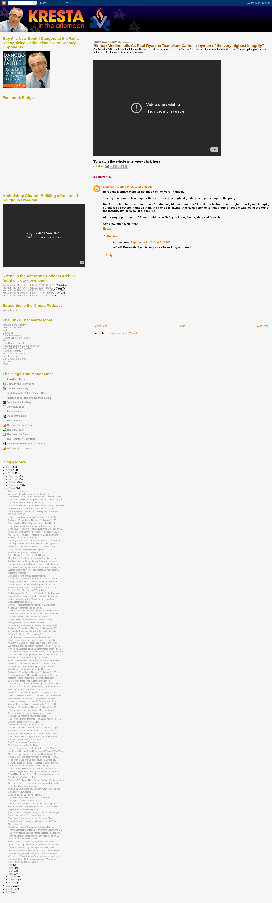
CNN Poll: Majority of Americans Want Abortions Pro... (34, 610)
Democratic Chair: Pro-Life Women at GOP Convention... (35, 497)
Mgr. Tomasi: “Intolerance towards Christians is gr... (33, 558)
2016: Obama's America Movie (22, 838)
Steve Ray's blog (16, 416)
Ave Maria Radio (12, 327)
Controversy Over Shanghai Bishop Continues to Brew (34, 683)
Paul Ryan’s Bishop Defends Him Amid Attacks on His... (34, 719)
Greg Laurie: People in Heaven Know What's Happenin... (35, 529)
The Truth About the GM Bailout (23, 862)
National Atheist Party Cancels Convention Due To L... (34, 523)
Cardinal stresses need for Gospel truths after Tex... (33, 757)
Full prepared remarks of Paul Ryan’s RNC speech (32, 543)
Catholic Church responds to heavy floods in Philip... (33, 821)
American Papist (16, 379)
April (11, 874)
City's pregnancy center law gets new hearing (30, 713)
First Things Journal (13, 343)
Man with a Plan (15, 824)
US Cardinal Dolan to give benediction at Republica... (33, 654)
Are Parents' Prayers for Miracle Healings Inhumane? (33, 535)
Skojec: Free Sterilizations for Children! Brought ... (32, 619)
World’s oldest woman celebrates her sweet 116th (32, 587)
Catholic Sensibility (17, 388)
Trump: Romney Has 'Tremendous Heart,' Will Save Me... (35, 581)
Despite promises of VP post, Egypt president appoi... (33, 564)
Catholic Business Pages (16, 338)
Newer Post (100, 325)
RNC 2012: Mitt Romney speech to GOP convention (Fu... (36, 499)
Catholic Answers (12, 335)
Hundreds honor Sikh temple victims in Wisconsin (32, 859)
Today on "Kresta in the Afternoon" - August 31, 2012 (33, 520)
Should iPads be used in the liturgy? (25, 795)
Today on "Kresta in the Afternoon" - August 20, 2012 (33, 707)
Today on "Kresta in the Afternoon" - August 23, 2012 (33, 663)
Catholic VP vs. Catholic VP (21, 792)
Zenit (5, 364)
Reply (107, 228)
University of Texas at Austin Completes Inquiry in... (33, 517)
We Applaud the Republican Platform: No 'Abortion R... (34, 646)
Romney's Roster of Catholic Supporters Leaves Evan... (35, 540)
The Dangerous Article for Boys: (23, 745)
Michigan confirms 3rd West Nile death (26, 622)
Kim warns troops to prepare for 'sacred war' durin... (33, 701)
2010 (9, 889)
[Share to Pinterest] (126, 167)
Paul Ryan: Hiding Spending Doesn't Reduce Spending (34, 833)
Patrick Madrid (15, 411)
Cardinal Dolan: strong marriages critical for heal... (32, 847)
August (12, 488)
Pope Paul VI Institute (14, 353)
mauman (108, 186)
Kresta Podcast (11, 310)
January (13, 882)
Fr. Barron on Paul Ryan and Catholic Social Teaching (34, 593)
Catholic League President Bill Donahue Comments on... (35, 771)
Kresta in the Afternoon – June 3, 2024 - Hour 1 (28, 295)
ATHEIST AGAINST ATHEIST (22, 537)
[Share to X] (118, 167)
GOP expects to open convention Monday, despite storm (35, 651)
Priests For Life (11, 356)
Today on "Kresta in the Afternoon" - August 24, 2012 (33, 628)
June (11, 868)
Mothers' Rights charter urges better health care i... (32, 678)
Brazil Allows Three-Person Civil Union (26, 555)
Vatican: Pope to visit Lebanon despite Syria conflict (32, 704)
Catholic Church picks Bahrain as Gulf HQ (28, 797)
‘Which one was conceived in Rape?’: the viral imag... (33, 584)
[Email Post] (106, 166)
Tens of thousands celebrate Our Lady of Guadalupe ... (34, 850)
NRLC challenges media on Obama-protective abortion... (35, 695)
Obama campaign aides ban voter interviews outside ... (34, 844)
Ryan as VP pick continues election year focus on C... (34, 836)
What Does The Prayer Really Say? (26, 443)
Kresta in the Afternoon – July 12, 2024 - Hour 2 (28, 287)
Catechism (8, 332)
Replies (112, 236)
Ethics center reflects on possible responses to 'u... (32, 768)
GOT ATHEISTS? (16, 514)
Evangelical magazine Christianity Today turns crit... (33, 526)
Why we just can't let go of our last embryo (28, 494)
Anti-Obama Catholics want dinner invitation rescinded (34, 789)
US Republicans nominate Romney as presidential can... (35, 567)
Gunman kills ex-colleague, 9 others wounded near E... (34, 625)
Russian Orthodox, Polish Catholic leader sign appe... (33, 727)
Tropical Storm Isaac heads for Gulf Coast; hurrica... (33, 596)
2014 (9, 467)
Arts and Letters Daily (14, 325)
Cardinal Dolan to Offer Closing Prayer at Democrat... (33, 561)
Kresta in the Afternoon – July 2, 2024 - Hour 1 (27, 290)
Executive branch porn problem (23, 786)
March (12, 876)
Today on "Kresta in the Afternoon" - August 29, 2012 (33, 546)
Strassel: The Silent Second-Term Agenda (28, 590)
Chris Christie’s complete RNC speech (26, 549)
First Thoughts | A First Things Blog (26, 393)
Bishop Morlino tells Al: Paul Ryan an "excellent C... (32, 666)
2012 (9, 473)
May (11, 871)
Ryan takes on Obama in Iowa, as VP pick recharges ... (35, 812)
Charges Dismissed (17, 491)
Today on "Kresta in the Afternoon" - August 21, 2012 (33, 692)
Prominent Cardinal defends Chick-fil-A (26, 724)
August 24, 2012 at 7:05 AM (134, 186)
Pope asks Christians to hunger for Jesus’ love (30, 818)
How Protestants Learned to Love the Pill (27, 689)
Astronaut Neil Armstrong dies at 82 (25, 608)
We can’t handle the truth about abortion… (28, 739)
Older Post (263, 325)
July (11, 865)
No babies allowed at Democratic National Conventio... (34, 613)
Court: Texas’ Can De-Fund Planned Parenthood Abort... (35, 686)
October (13, 482)
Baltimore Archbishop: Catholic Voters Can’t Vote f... (32, 748)
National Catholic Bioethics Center (21, 345)
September (14, 485)
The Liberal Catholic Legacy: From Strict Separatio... (33, 736)
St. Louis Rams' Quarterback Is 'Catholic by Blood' (32, 508)
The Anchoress (15, 420)
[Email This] (111, 167)
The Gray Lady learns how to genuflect (27, 716)
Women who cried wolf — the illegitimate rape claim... (33, 570)
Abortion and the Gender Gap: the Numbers (29, 669)
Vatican (7, 361)
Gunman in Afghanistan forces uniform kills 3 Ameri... (33, 853)
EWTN (6, 340)
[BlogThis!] (115, 167)
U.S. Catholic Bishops (14, 358)
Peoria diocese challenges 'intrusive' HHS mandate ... (33, 806)
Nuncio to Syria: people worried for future (27, 616)
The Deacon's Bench (18, 434)
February (13, 879)
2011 (9, 885)
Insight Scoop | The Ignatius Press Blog (29, 397)
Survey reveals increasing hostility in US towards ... (33, 605)
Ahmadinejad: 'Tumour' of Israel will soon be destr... (32, 698)
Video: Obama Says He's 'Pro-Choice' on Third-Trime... (34, 660)
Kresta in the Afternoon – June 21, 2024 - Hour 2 (29, 293)
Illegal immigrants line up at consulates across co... (32, 760)
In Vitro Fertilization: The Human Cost (26, 634)
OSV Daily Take (15, 407)
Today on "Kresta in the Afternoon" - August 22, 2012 (33, 672)
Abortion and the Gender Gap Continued (27, 657)
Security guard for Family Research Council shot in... (33, 763)
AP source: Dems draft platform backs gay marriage (33, 856)
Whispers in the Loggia (19, 448)
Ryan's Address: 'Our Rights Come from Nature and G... (35, 830)
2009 (9, 892)
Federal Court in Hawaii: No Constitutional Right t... (32, 803)
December (14, 476)
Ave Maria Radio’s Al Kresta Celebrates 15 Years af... (33, 675)
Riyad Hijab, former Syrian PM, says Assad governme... (35, 774)
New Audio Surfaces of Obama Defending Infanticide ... (34, 649)
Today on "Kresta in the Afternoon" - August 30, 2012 (33, 532)
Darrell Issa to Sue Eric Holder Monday (27, 815)
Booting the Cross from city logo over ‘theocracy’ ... (32, 841)
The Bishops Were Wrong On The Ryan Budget (31, 827)
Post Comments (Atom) (123, 333)
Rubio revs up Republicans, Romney (25, 502)
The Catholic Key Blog (19, 425)
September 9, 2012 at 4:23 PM (150, 242)
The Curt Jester (15, 429)
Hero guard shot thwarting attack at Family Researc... (34, 730)
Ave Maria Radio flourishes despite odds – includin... (33, 631)
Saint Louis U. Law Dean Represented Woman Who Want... (36, 751)
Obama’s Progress (17, 573)
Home (181, 325)
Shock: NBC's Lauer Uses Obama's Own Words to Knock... (37, 780)
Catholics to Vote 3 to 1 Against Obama (26, 576)
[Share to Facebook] (122, 167)
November (14, 479)
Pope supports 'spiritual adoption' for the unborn (31, 710)
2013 (9, 470)
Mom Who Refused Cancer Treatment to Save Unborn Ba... (37, 505)
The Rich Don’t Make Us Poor (22, 777)
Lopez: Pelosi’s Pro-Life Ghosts (23, 809)
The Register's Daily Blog (21, 439)
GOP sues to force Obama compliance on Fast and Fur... (35, 783)
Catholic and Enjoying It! (20, 384)
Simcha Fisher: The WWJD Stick (24, 722)
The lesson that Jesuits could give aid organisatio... (32, 640)
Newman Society (12, 351)
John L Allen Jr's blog (19, 402)
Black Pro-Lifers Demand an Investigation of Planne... (33, 511)
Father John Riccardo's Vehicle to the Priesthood (31, 599)
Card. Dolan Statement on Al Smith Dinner (28, 765)
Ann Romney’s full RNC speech (23, 552)
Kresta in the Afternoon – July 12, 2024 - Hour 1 (28, 285)
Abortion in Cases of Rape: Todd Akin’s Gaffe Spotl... (33, 643)
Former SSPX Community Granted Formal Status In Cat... (36, 578)
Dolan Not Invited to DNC (20, 602)
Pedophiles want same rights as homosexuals (30, 637)
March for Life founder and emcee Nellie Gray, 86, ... (33, 754)
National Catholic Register (17, 348)
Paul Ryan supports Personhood (23, 742)
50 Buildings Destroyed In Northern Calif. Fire (30, 681)
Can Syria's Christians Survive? (23, 800)
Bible (5, 330)
